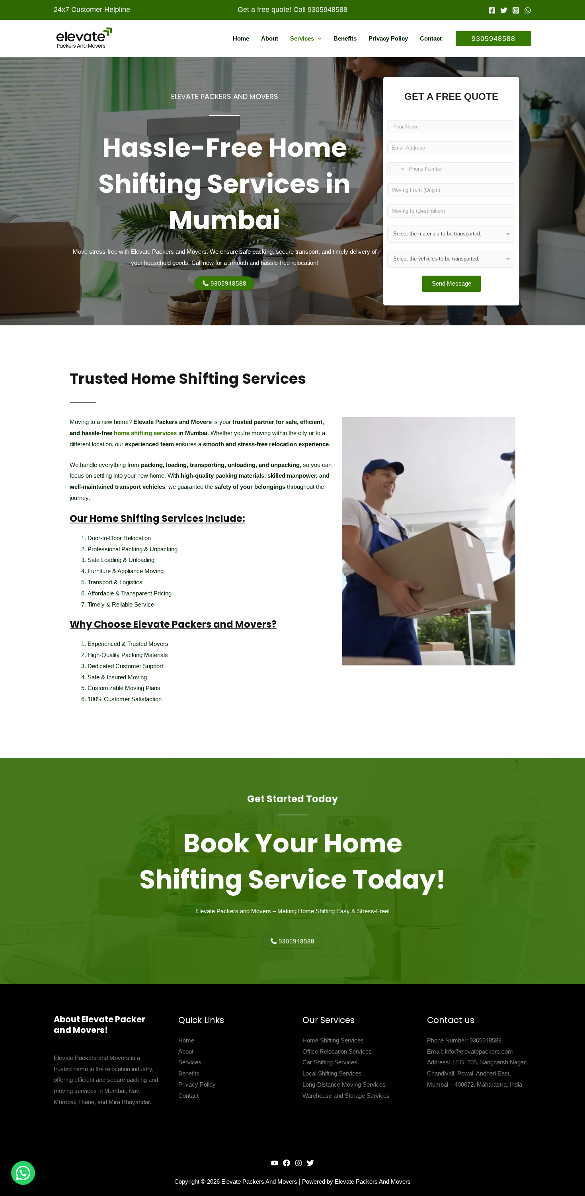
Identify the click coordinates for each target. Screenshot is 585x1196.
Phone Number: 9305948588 (464, 1040)
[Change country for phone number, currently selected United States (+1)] (396, 168)
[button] (318, 39)
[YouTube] (274, 1163)
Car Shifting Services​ (329, 1062)
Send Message (451, 283)
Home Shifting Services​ (333, 1040)
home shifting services (145, 433)
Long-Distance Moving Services (344, 1084)
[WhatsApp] (527, 10)
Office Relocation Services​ (337, 1051)
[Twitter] (503, 10)
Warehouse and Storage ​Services (346, 1095)
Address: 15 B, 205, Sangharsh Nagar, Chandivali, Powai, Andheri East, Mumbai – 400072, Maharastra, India (477, 1073)
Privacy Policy (197, 1084)
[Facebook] (491, 10)
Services (189, 1062)
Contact (188, 1095)
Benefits (188, 1073)
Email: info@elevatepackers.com (470, 1051)
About (185, 1051)
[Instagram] (515, 10)
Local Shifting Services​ (332, 1073)
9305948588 (327, 10)
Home (186, 1040)
